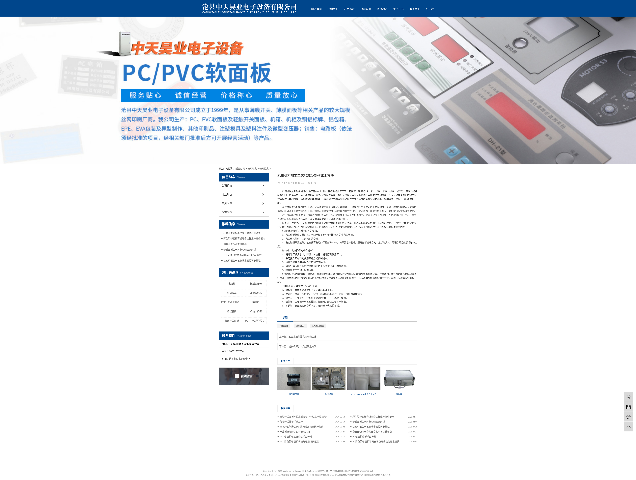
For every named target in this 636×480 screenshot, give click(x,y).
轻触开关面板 (232, 320)
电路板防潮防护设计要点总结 (295, 431)
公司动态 (252, 168)
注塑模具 (232, 293)
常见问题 (227, 203)
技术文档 (227, 212)
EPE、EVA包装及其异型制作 (232, 302)
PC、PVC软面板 (263, 475)
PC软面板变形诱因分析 (364, 436)
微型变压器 (256, 283)
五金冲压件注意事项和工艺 (302, 336)
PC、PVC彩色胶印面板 (256, 320)
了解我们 (333, 9)
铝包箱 (255, 302)
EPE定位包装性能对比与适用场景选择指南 (245, 255)
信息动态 (382, 9)
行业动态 (227, 194)
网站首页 (316, 9)
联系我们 (415, 9)
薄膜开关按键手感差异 (235, 244)
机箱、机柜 (256, 311)
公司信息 (264, 168)
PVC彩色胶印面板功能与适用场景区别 (299, 441)
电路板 (231, 283)
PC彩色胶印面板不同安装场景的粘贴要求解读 (375, 441)
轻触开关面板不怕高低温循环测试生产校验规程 (245, 233)
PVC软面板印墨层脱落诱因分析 (296, 436)
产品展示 (349, 9)
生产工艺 (398, 9)
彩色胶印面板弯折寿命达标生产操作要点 (244, 238)
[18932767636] (628, 397)
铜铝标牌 (232, 311)
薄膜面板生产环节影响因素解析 (239, 249)
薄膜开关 (300, 326)
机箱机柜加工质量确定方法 (302, 346)
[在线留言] (628, 416)
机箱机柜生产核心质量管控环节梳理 (242, 260)
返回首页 (240, 168)
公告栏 (430, 9)
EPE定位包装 (318, 326)
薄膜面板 (284, 326)
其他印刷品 (256, 293)
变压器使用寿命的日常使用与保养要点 (372, 431)
